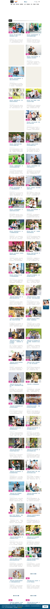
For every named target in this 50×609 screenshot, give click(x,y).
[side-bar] (39, 1)
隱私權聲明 (20, 607)
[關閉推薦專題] (49, 300)
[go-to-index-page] (25, 1)
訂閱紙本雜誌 (12, 2)
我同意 (45, 606)
